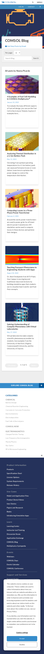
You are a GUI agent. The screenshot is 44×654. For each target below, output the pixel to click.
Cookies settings (22, 632)
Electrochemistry (12, 414)
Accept (22, 638)
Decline (22, 645)
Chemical (10, 399)
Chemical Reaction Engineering (17, 406)
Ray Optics (10, 445)
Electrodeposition (12, 417)
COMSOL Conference (15, 568)
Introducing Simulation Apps (18, 515)
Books (9, 511)
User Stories (11, 504)
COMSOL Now (12, 426)
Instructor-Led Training (16, 530)
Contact (31, 7)
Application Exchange (15, 538)
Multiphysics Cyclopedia (16, 546)
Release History (13, 485)
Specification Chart (14, 473)
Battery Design (11, 403)
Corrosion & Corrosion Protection (18, 410)
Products (10, 469)
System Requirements (15, 481)
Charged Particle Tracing (15, 434)
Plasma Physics (11, 442)
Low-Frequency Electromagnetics (18, 438)
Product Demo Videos (15, 500)
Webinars (10, 556)
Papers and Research (15, 508)
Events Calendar (13, 564)
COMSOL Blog (12, 542)
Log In (21, 7)
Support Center (13, 579)
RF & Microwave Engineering (16, 449)
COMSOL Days (12, 560)
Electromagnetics (15, 431)
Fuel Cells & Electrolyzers (15, 421)
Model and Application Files (18, 496)
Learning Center (13, 526)
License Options (13, 477)
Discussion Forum (14, 534)
